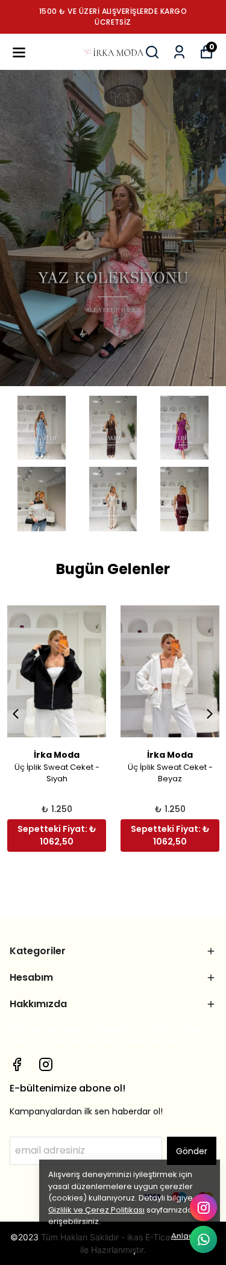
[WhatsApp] (203, 1239)
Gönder (191, 1151)
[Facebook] (17, 1064)
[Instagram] (46, 1064)
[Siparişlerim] (179, 52)
